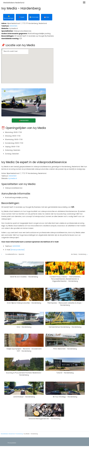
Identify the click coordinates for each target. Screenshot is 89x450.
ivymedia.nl (12, 178)
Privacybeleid (12, 443)
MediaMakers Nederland (13, 2)
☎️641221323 (24, 120)
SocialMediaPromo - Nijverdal (14, 254)
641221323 (13, 26)
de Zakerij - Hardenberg (78, 254)
